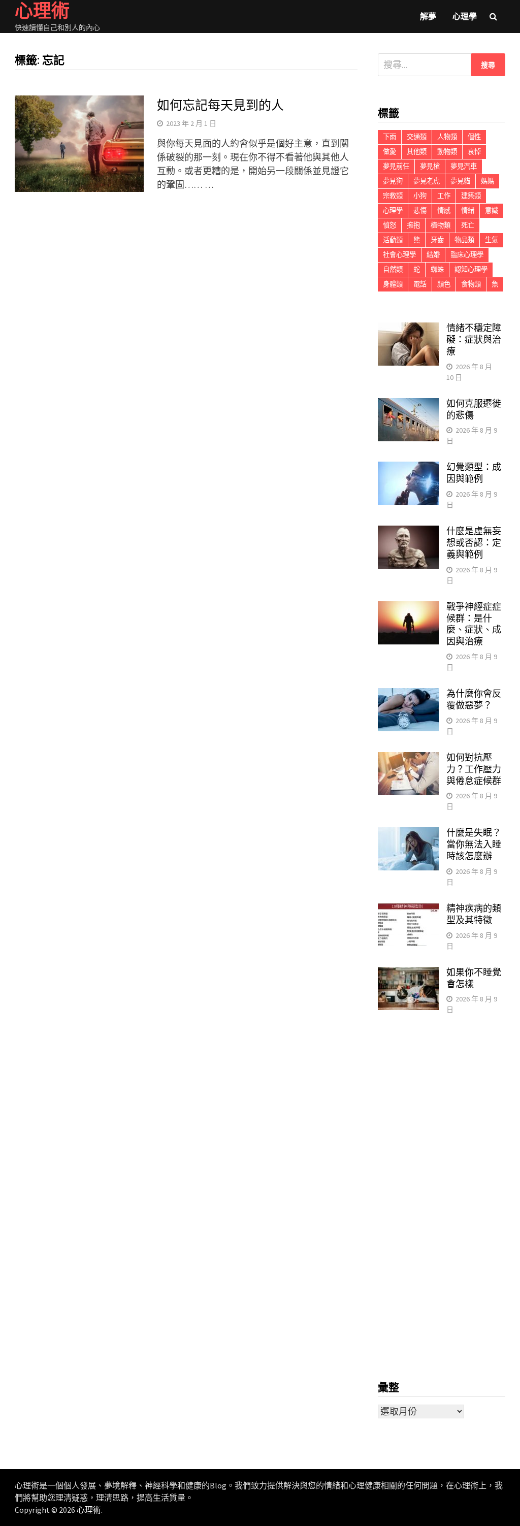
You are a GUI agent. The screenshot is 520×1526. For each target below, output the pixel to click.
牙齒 (437, 240)
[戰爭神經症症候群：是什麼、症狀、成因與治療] (408, 608)
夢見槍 (430, 166)
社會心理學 (399, 254)
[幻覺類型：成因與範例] (408, 468)
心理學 (464, 16)
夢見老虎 (426, 181)
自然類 (393, 269)
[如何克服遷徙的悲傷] (408, 405)
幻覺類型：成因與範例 (473, 473)
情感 (443, 210)
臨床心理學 (466, 254)
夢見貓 (460, 181)
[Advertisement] (441, 1198)
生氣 (491, 240)
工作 (443, 195)
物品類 (464, 240)
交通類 (417, 137)
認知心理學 (471, 269)
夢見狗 (393, 181)
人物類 (447, 137)
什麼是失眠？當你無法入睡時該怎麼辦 (473, 844)
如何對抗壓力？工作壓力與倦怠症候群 (473, 769)
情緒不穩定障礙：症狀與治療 (473, 339)
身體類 (393, 284)
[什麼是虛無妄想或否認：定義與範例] (408, 532)
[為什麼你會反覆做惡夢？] (408, 695)
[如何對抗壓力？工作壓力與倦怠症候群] (408, 759)
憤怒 (389, 225)
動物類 (447, 151)
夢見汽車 (463, 166)
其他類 (417, 151)
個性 (474, 137)
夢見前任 (396, 166)
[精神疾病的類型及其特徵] (408, 910)
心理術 (89, 1510)
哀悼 (474, 151)
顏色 (443, 284)
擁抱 (413, 225)
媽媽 (487, 181)
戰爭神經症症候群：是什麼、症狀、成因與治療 (473, 624)
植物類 (440, 225)
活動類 (393, 240)
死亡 (467, 225)
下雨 (389, 137)
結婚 (433, 254)
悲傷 (420, 210)
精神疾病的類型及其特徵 (473, 914)
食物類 (471, 284)
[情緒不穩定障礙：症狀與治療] (408, 329)
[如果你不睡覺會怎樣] (408, 974)
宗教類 (393, 195)
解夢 (428, 16)
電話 (420, 284)
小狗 (420, 195)
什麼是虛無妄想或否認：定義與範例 (473, 543)
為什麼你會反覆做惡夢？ (473, 699)
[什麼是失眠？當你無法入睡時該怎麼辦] (408, 834)
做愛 (389, 151)
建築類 (471, 195)
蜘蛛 (437, 269)
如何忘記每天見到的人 (220, 105)
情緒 (467, 210)
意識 (491, 210)
